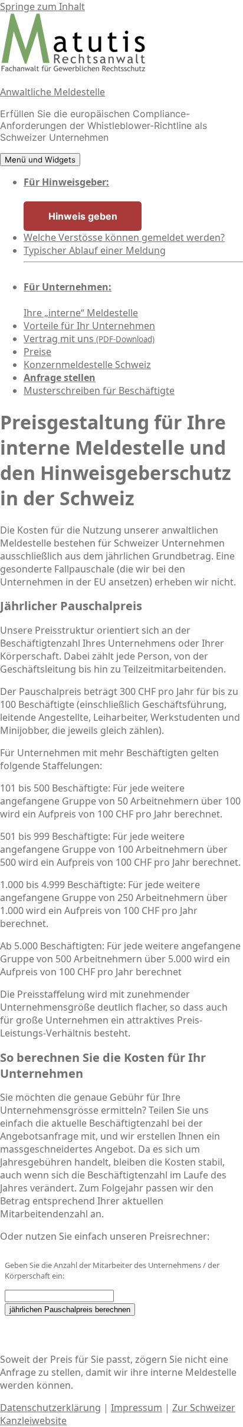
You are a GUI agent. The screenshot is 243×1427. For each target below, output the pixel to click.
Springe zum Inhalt (42, 6)
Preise (37, 351)
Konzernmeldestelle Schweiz (87, 364)
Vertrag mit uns (89, 338)
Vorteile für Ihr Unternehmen (89, 325)
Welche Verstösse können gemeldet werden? (124, 237)
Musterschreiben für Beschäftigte (99, 390)
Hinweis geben (82, 216)
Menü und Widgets (40, 159)
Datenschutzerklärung (50, 1407)
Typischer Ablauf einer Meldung (95, 250)
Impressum (136, 1407)
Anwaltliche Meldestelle (52, 91)
